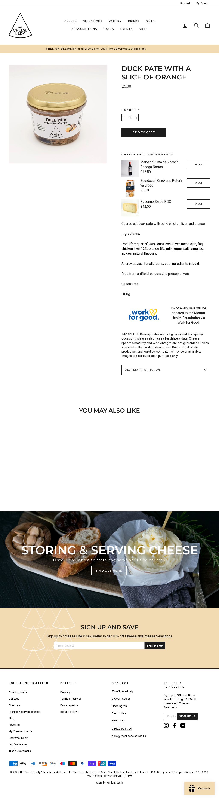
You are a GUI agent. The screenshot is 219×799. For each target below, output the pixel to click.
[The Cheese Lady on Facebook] (174, 725)
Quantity (130, 110)
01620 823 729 (122, 728)
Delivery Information (142, 369)
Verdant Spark (114, 782)
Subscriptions (84, 29)
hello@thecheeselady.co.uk (129, 736)
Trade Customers (20, 751)
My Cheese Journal (21, 731)
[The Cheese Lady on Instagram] (166, 725)
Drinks (133, 21)
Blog (11, 718)
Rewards (185, 3)
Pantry (115, 21)
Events (126, 29)
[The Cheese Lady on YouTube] (182, 725)
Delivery (65, 692)
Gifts (150, 21)
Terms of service (70, 698)
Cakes (109, 29)
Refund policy (68, 711)
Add (198, 164)
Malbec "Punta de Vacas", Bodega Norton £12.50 (159, 167)
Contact (14, 698)
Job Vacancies (18, 744)
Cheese (70, 21)
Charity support (18, 737)
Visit (143, 29)
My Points (202, 3)
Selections (92, 21)
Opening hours (18, 692)
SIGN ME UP (155, 645)
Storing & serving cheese (24, 711)
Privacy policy (69, 705)
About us (14, 705)
